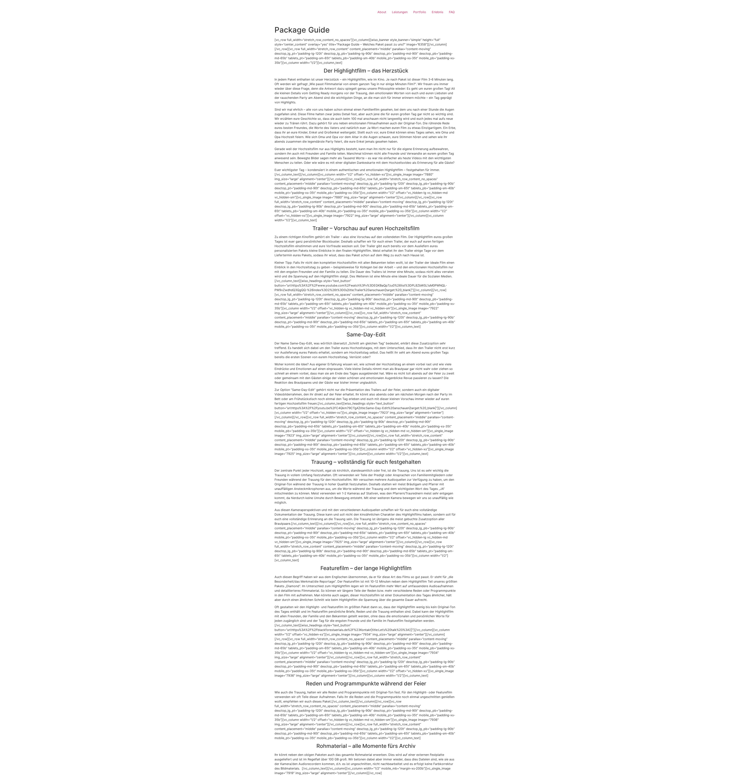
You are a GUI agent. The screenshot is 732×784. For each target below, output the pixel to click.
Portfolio (419, 12)
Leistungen (400, 12)
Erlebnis (437, 12)
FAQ (452, 12)
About (381, 12)
